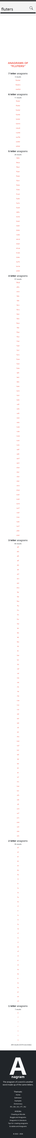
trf (18, 777)
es (18, 861)
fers (18, 305)
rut (18, 709)
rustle (18, 133)
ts (18, 983)
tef (18, 755)
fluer (18, 172)
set (18, 723)
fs (18, 888)
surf (18, 508)
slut (18, 477)
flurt (18, 181)
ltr (18, 651)
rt (18, 942)
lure (18, 391)
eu (18, 870)
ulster (18, 146)
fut (18, 624)
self (18, 449)
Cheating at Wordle (18, 1114)
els (18, 565)
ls (18, 915)
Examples (18, 1101)
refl (18, 404)
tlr (18, 773)
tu (18, 987)
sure (18, 504)
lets (18, 382)
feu (18, 601)
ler (18, 628)
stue (18, 490)
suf (18, 746)
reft (18, 413)
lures (18, 217)
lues (18, 386)
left (18, 373)
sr (18, 960)
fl (18, 879)
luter (18, 226)
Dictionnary (18, 1104)
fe (18, 875)
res (18, 678)
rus (18, 705)
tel (18, 759)
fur (18, 619)
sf (18, 951)
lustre (18, 124)
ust (18, 827)
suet (18, 499)
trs (18, 782)
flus (18, 337)
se (18, 947)
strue (18, 248)
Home (18, 1095)
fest (18, 314)
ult (18, 804)
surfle (18, 137)
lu (18, 924)
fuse (18, 359)
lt (18, 920)
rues (18, 427)
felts (18, 158)
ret (18, 682)
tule (18, 522)
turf (18, 526)
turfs (18, 262)
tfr (18, 768)
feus (18, 323)
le (18, 902)
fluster (18, 80)
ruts (18, 445)
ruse (18, 436)
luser (18, 221)
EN (14, 1107)
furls (18, 203)
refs (18, 409)
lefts (18, 212)
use (18, 822)
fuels (18, 199)
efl (18, 547)
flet (18, 328)
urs (18, 818)
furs (18, 355)
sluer (18, 244)
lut (18, 664)
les (18, 633)
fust (18, 364)
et (18, 866)
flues (18, 176)
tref (18, 513)
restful (18, 89)
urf (18, 813)
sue (18, 741)
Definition (18, 1098)
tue (18, 786)
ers (18, 579)
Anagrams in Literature (18, 1120)
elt (18, 570)
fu (18, 897)
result (18, 128)
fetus (18, 162)
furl (18, 350)
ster (18, 481)
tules (18, 257)
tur (18, 791)
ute (18, 831)
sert (18, 463)
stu (18, 737)
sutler (18, 142)
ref (18, 669)
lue (18, 655)
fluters (18, 85)
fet (18, 597)
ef (18, 848)
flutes (18, 106)
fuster (18, 110)
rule (18, 431)
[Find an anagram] (31, 8)
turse (18, 266)
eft (18, 556)
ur (18, 992)
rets (18, 422)
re (18, 929)
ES (18, 1107)
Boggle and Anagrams (18, 1117)
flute (18, 185)
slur (18, 472)
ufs (18, 795)
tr (18, 978)
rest (18, 418)
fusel (18, 208)
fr (18, 884)
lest (18, 377)
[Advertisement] (18, 40)
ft (18, 893)
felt (18, 301)
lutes (18, 230)
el (18, 852)
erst (18, 292)
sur (18, 750)
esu (18, 588)
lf (18, 906)
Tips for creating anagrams (18, 1123)
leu (18, 642)
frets (18, 190)
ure (18, 809)
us (18, 996)
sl (18, 956)
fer (18, 592)
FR (11, 1107)
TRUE (18, 283)
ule (18, 800)
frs (18, 610)
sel (18, 714)
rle (18, 691)
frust (18, 194)
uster (18, 271)
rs (18, 938)
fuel (18, 346)
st (18, 965)
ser (18, 718)
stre (18, 486)
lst (18, 646)
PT (21, 1107)
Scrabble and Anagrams (18, 1126)
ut (18, 1001)
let (18, 637)
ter (18, 764)
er (18, 857)
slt (18, 727)
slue (18, 467)
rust (18, 440)
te (18, 974)
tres (18, 517)
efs (18, 552)
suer (18, 495)
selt (18, 454)
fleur (18, 167)
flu (18, 606)
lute (18, 400)
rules (18, 235)
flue (18, 332)
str (18, 732)
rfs (18, 687)
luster (18, 119)
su (18, 969)
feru (18, 310)
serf (18, 458)
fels (18, 296)
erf (18, 574)
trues (18, 253)
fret (18, 341)
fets (18, 319)
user (18, 535)
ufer (18, 531)
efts (18, 287)
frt (18, 615)
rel (18, 673)
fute (18, 368)
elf (18, 561)
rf (18, 933)
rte (18, 696)
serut (18, 239)
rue (18, 700)
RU (25, 1107)
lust (18, 395)
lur (18, 660)
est (18, 583)
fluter (18, 101)
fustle (18, 115)
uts (18, 836)
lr (18, 911)
